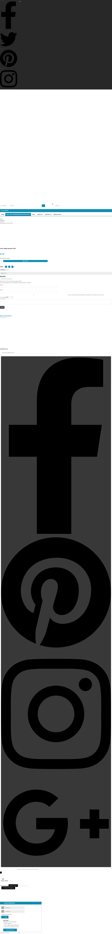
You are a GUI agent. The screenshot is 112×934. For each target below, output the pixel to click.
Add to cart (25, 261)
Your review (3, 298)
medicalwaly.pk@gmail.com (8, 352)
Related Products (6, 316)
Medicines (2, 220)
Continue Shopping (8, 888)
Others (2, 221)
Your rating (3, 297)
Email (1, 289)
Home (1, 219)
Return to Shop (13, 885)
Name (1, 284)
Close (111, 217)
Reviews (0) (3, 273)
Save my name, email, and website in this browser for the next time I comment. (86, 295)
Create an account (10, 929)
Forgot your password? (6, 914)
